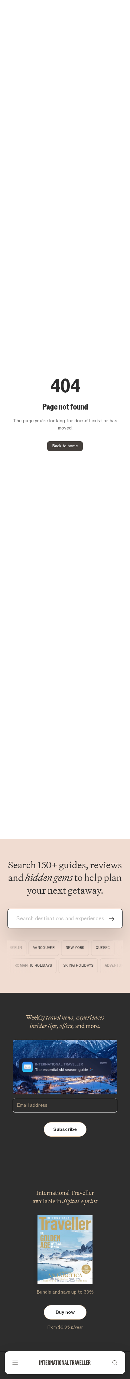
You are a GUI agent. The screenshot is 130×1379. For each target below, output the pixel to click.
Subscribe (65, 1129)
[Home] (65, 1362)
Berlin (14, 948)
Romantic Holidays (35, 965)
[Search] (114, 1362)
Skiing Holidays (80, 965)
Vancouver (42, 948)
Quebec (100, 948)
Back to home (65, 446)
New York (73, 948)
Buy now (65, 1312)
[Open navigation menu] (15, 1362)
